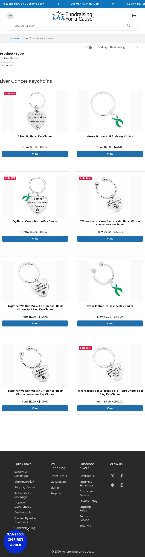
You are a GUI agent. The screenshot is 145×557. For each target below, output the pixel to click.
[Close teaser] (28, 529)
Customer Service (86, 493)
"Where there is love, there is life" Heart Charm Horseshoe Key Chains (110, 223)
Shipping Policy (24, 481)
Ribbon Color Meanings (22, 495)
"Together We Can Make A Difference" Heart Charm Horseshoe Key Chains (35, 392)
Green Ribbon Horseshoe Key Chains (110, 306)
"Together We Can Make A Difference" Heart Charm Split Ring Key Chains (35, 307)
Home (15, 38)
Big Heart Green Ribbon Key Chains (35, 221)
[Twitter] (112, 476)
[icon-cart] (134, 16)
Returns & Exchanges (21, 474)
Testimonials (22, 512)
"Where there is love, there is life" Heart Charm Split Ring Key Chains (110, 392)
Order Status (59, 476)
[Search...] (128, 25)
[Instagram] (122, 485)
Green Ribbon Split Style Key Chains (110, 136)
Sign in (55, 487)
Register (56, 493)
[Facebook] (122, 476)
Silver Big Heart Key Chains (35, 136)
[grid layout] (91, 47)
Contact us (87, 476)
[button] (15, 541)
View (35, 154)
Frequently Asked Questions (25, 520)
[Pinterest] (112, 485)
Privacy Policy (88, 501)
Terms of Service (85, 518)
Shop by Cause (24, 487)
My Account (58, 482)
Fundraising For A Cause (77, 551)
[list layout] (86, 47)
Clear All (7, 65)
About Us (86, 526)
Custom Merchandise (22, 504)
